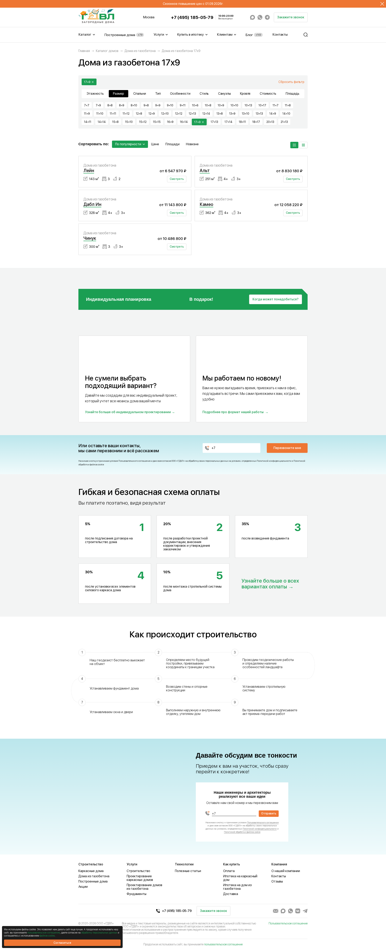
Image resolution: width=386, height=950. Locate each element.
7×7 (86, 105)
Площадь (292, 93)
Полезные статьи (188, 871)
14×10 (286, 113)
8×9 (121, 105)
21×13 (284, 121)
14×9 (272, 113)
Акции (83, 887)
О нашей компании (285, 871)
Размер (118, 93)
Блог (253, 35)
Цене (155, 144)
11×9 (87, 113)
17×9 (87, 82)
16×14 (184, 121)
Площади (172, 144)
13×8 (220, 113)
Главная (84, 51)
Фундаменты (136, 894)
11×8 (288, 105)
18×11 (242, 121)
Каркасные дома (91, 871)
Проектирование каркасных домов (140, 878)
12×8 (139, 113)
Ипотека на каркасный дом (240, 878)
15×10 (129, 121)
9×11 (183, 105)
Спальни (139, 93)
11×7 (275, 105)
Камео (206, 204)
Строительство (138, 871)
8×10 (134, 105)
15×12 (143, 121)
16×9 (170, 121)
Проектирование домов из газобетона (144, 887)
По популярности (128, 144)
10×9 (221, 105)
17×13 (214, 121)
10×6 (195, 105)
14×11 (87, 121)
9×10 (170, 105)
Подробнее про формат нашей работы (233, 412)
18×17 (256, 121)
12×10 (165, 113)
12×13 (192, 113)
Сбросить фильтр (291, 82)
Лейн (88, 170)
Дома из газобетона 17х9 (181, 51)
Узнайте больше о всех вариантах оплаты (270, 584)
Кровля (245, 93)
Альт (205, 170)
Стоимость (268, 93)
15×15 (157, 121)
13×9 (232, 113)
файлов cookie (47, 935)
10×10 (234, 105)
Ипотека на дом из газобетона (237, 887)
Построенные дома (123, 35)
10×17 (262, 105)
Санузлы (224, 93)
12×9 (152, 113)
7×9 (98, 105)
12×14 (206, 113)
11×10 (99, 113)
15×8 (115, 121)
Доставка (230, 894)
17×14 (228, 121)
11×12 (126, 113)
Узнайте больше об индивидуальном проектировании (128, 412)
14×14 (102, 121)
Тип (158, 93)
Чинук (89, 238)
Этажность (95, 93)
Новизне (192, 144)
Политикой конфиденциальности (274, 461)
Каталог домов (107, 51)
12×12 (178, 113)
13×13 (259, 113)
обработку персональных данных (99, 932)
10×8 (208, 105)
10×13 (248, 105)
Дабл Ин (92, 204)
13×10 (245, 113)
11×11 (113, 113)
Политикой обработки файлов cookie (242, 832)
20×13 (270, 121)
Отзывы (277, 881)
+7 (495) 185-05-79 (192, 17)
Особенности (180, 93)
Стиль (204, 93)
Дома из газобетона (140, 51)
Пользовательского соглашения (134, 461)
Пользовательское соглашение (288, 923)
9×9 (157, 105)
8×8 (110, 105)
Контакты (280, 34)
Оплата (229, 871)
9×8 (146, 105)
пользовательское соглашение (223, 944)
